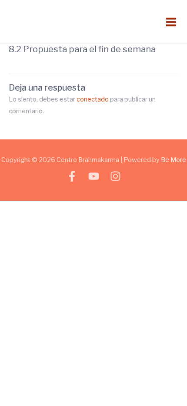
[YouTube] (94, 176)
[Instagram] (115, 176)
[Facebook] (72, 176)
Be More (173, 160)
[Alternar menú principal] (171, 21)
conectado (93, 99)
